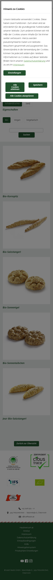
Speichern (38, 85)
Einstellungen (14, 73)
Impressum (18, 65)
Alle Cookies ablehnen (15, 87)
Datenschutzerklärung (34, 61)
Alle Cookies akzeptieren (22, 96)
